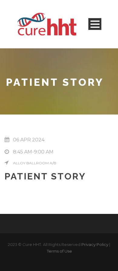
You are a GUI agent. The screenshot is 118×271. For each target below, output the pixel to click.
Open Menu (94, 24)
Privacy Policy (94, 244)
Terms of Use (59, 251)
